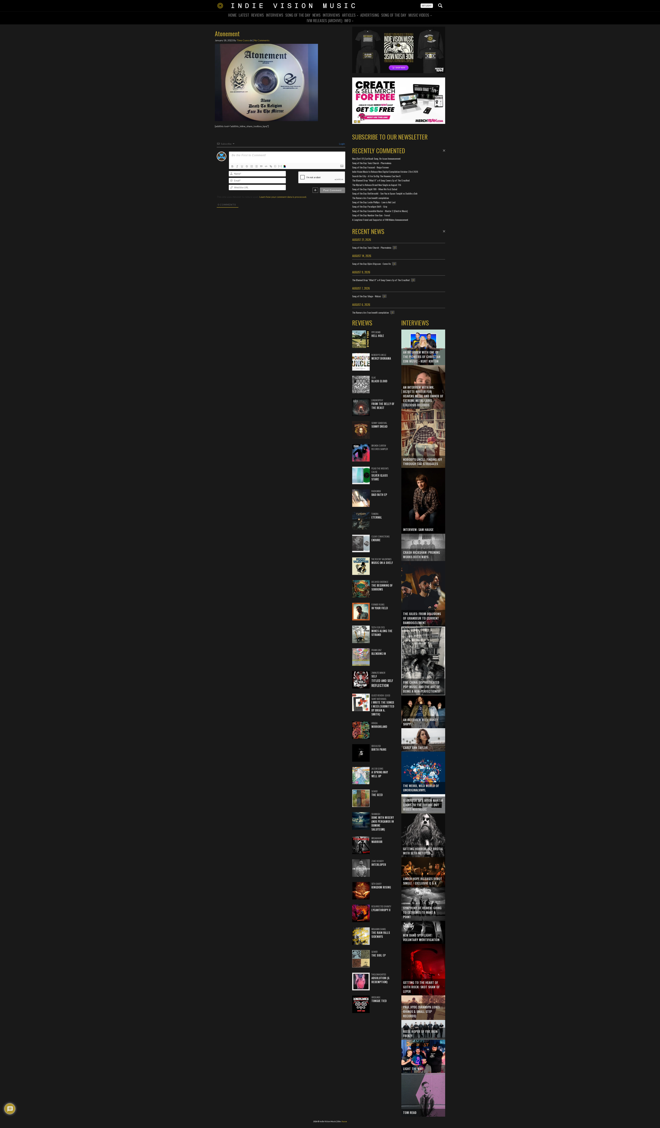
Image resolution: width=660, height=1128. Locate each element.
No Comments (262, 40)
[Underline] (242, 166)
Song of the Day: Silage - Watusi (366, 296)
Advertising (369, 15)
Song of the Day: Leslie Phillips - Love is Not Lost (374, 202)
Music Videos (419, 15)
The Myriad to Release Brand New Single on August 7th (376, 185)
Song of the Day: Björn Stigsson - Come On (371, 263)
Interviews (274, 15)
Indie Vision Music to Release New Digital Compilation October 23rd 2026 (385, 171)
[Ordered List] (251, 166)
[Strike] (246, 166)
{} (275, 166)
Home (232, 15)
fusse (344, 1121)
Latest (244, 15)
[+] (280, 166)
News (316, 15)
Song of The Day (393, 15)
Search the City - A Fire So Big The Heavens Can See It (376, 176)
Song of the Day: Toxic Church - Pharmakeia (371, 163)
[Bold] (232, 166)
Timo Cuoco (243, 40)
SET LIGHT (427, 5)
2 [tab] (359, 121)
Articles (349, 15)
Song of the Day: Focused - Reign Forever (370, 167)
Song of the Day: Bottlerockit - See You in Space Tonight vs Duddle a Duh (384, 193)
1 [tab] (355, 121)
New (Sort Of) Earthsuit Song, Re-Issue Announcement (376, 158)
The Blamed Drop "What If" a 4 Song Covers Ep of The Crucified (381, 180)
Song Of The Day (297, 15)
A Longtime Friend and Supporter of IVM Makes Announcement (380, 219)
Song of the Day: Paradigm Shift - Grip (369, 206)
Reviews (257, 15)
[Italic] (237, 166)
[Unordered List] (256, 166)
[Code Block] (266, 166)
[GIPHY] (285, 166)
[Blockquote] (261, 166)
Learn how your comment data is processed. (283, 196)
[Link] (270, 166)
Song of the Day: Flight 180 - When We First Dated (374, 189)
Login (342, 143)
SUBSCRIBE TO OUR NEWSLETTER (390, 136)
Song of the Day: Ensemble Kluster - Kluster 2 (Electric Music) (380, 211)
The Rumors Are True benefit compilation (370, 198)
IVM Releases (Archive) (324, 20)
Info (348, 20)
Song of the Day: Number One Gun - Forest (371, 215)
